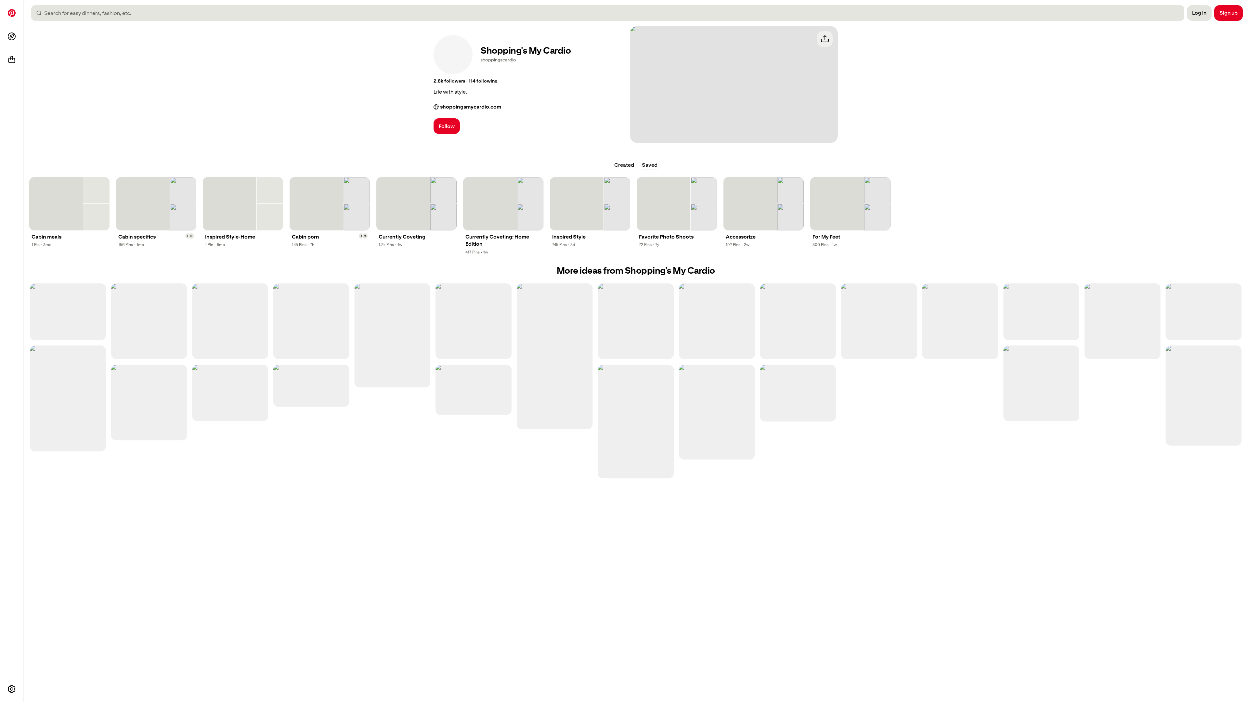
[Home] (12, 13)
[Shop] (12, 60)
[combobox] (610, 13)
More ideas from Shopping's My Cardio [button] (636, 271)
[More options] (12, 689)
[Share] (825, 39)
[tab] (624, 165)
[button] (449, 81)
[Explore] (12, 36)
